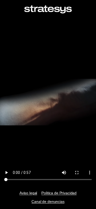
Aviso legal (28, 193)
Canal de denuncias (47, 201)
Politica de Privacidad (59, 193)
